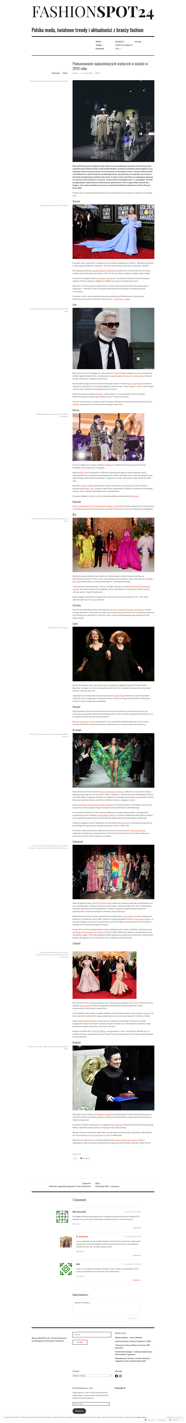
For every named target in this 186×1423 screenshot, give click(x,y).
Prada (94, 600)
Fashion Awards (104, 1114)
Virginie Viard (78, 389)
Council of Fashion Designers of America (126, 610)
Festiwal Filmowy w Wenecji (112, 792)
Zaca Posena (85, 1006)
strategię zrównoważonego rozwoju (88, 932)
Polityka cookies (142, 1417)
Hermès (147, 1013)
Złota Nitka (128, 916)
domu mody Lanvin (107, 278)
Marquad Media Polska (87, 1021)
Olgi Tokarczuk (116, 1125)
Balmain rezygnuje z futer (84, 722)
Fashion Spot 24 (120, 1388)
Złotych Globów (111, 263)
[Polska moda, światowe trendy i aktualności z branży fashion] (93, 12)
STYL (117, 49)
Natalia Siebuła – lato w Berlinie (128, 1337)
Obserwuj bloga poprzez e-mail (83, 1388)
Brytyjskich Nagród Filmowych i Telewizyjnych (126, 376)
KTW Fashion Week (104, 903)
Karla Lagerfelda (134, 383)
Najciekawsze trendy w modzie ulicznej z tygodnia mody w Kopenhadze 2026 (132, 1359)
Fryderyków (109, 465)
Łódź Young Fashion (142, 919)
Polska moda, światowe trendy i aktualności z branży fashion (87, 30)
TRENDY (99, 45)
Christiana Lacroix (138, 830)
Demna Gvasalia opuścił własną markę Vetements (94, 805)
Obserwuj (79, 1411)
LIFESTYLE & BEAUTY (124, 45)
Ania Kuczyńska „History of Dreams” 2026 (133, 1341)
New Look (89, 488)
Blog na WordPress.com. (41, 1338)
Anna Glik (144, 711)
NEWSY (98, 42)
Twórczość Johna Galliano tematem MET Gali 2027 (132, 1346)
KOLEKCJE (119, 42)
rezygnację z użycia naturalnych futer (94, 1135)
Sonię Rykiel (119, 696)
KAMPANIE (100, 49)
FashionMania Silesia (106, 815)
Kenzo (106, 685)
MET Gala (77, 582)
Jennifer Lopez (123, 823)
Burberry (81, 472)
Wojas (136, 496)
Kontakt (138, 42)
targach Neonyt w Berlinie (103, 271)
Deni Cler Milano (99, 1031)
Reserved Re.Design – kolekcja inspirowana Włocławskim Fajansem (133, 1353)
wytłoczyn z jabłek (122, 299)
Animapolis (78, 291)
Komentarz (133, 1318)
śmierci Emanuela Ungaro (126, 1140)
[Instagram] (120, 1376)
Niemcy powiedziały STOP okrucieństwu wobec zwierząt (97, 506)
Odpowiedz (137, 1228)
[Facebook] (116, 1376)
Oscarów (99, 394)
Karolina (75, 73)
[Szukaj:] (92, 1334)
